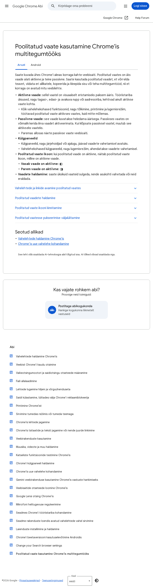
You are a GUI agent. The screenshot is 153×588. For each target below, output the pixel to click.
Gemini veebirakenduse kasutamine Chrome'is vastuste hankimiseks (57, 479)
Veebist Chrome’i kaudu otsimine (36, 364)
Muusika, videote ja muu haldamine (37, 447)
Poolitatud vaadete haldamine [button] (35, 198)
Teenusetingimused (52, 580)
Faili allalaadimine (26, 381)
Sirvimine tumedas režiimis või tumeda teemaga (45, 414)
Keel (73, 576)
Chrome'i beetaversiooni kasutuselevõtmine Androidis (49, 537)
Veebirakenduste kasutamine (33, 438)
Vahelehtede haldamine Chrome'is (41, 239)
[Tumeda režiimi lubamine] (96, 580)
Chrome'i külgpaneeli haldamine (35, 463)
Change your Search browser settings (39, 545)
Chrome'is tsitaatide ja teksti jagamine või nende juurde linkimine (55, 430)
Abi (12, 347)
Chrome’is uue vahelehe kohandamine (43, 244)
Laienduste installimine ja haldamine (37, 529)
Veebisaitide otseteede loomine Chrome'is (42, 488)
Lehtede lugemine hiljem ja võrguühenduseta (43, 389)
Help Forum (142, 17)
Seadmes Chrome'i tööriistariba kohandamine (43, 512)
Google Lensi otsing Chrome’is (35, 496)
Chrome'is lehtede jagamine (33, 422)
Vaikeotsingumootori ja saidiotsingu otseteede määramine (51, 373)
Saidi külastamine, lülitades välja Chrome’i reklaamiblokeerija (52, 397)
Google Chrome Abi (28, 6)
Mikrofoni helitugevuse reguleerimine (38, 504)
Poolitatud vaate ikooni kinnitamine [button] (38, 208)
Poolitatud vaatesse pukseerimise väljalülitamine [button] (47, 218)
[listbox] (80, 581)
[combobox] (87, 6)
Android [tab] (36, 65)
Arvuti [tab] (21, 65)
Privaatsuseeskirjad (29, 580)
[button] (6, 5)
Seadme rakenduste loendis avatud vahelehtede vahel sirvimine (54, 521)
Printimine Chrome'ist (29, 405)
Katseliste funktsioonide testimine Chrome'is (43, 455)
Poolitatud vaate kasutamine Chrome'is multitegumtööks (52, 553)
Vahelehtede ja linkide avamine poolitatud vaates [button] (48, 188)
